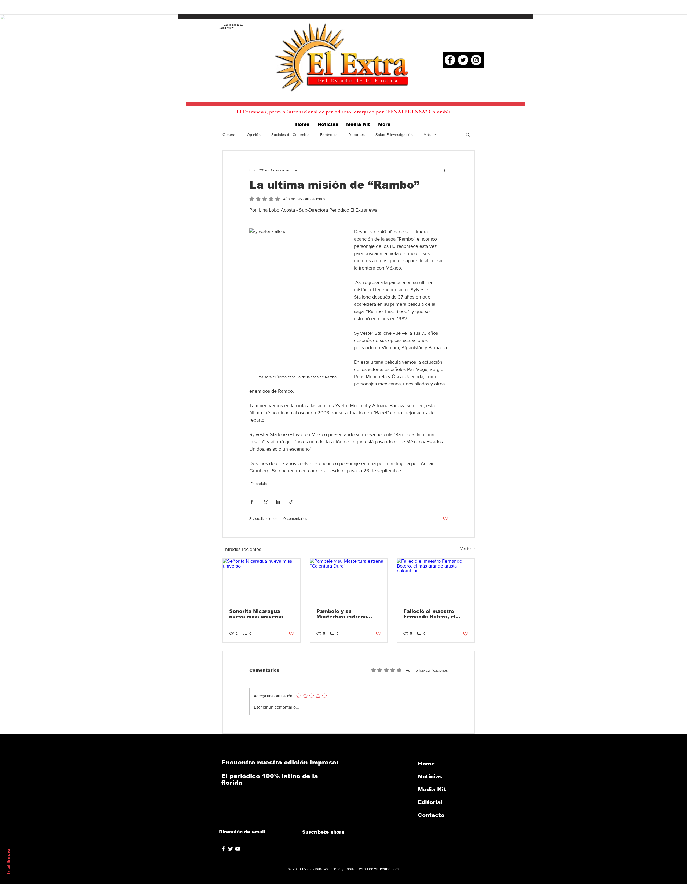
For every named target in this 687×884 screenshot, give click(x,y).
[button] (467, 134)
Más (427, 134)
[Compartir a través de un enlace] (291, 501)
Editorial (430, 802)
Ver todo (467, 548)
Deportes (356, 134)
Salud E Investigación (394, 134)
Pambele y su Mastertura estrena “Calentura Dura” (341, 614)
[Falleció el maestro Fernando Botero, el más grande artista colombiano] (435, 580)
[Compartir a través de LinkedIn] (278, 501)
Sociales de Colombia (290, 134)
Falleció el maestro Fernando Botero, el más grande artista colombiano (429, 614)
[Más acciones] (444, 170)
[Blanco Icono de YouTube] (238, 849)
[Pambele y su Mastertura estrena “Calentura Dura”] (349, 580)
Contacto (431, 815)
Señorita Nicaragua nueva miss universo (256, 614)
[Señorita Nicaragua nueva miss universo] (261, 580)
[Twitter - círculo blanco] (463, 60)
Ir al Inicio (8, 862)
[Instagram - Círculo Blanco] (476, 60)
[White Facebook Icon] (223, 849)
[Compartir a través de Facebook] (251, 501)
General (229, 134)
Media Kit (432, 789)
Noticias (430, 776)
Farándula (329, 134)
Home (426, 764)
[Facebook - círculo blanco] (450, 60)
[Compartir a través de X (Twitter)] (265, 501)
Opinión (254, 134)
